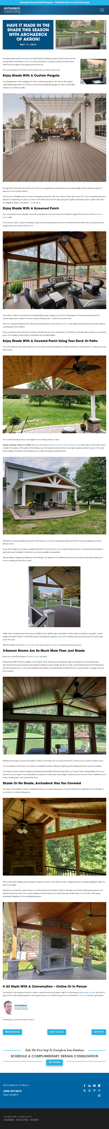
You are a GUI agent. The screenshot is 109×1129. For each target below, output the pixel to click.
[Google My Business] (99, 1085)
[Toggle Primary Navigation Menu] (102, 10)
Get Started (54, 1063)
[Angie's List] (99, 1090)
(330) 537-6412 (12, 1091)
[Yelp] (89, 1090)
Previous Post (12, 1032)
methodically (57, 645)
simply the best (89, 992)
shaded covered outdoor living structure (64, 445)
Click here (83, 995)
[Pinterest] (94, 1090)
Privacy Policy (22, 1120)
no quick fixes (29, 645)
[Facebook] (84, 1085)
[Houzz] (84, 1090)
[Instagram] (99, 1095)
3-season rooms (33, 657)
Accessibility (9, 1120)
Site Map (34, 1120)
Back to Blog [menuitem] (57, 1032)
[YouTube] (94, 1085)
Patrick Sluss (28, 62)
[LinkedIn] (89, 1085)
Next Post (99, 1032)
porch (66, 324)
